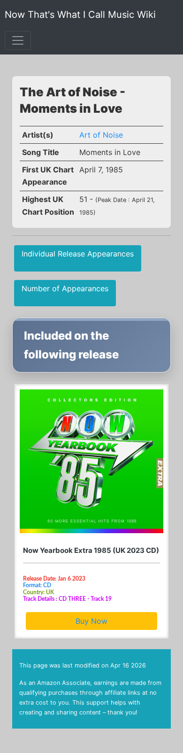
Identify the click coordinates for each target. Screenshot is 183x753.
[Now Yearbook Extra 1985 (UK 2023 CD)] (91, 461)
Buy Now (91, 621)
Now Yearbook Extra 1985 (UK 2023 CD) (91, 550)
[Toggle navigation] (18, 40)
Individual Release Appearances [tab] (78, 253)
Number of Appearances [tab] (65, 288)
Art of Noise (101, 135)
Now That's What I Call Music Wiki (80, 14)
